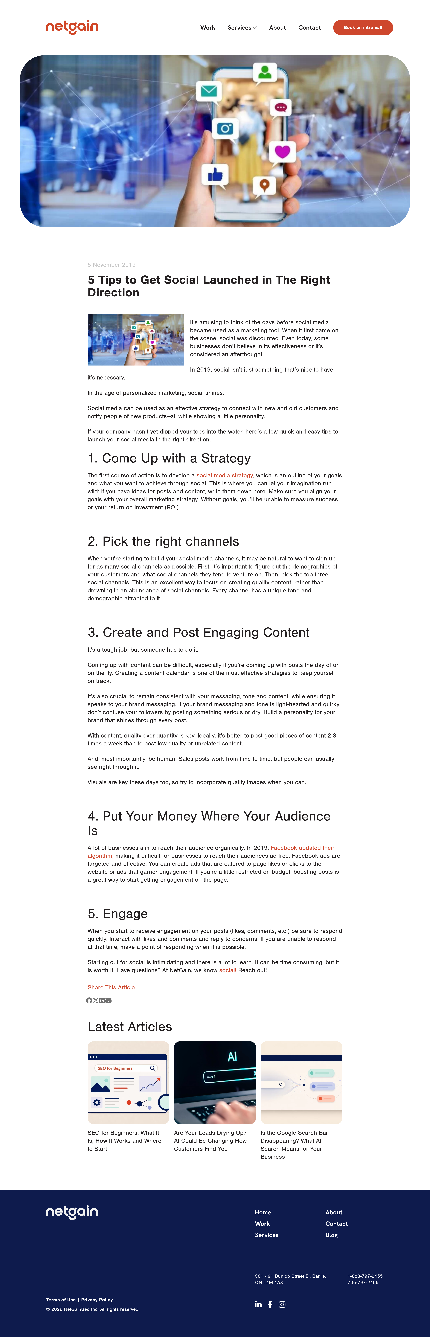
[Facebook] (89, 1000)
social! (227, 970)
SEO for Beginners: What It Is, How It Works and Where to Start (124, 1140)
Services (239, 28)
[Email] (108, 1000)
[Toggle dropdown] (254, 27)
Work (207, 28)
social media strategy (225, 475)
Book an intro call (363, 27)
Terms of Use (61, 1300)
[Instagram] (282, 1304)
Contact (309, 28)
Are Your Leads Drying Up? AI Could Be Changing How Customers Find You (210, 1140)
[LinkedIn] (102, 1000)
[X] (95, 1000)
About (277, 28)
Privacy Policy (97, 1300)
